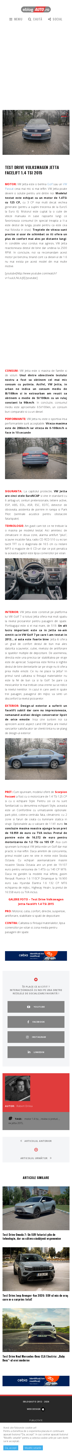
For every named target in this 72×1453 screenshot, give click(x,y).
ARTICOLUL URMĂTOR (34, 1158)
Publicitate (35, 1420)
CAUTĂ (37, 19)
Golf (50, 184)
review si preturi (49, 1118)
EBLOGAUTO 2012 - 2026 (36, 1401)
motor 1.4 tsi (31, 1118)
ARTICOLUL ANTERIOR (38, 1141)
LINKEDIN (39, 1052)
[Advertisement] (36, 65)
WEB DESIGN (34, 1409)
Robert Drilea (25, 1106)
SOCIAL (58, 19)
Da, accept (11, 1447)
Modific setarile (33, 1447)
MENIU (18, 19)
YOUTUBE (39, 1006)
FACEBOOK (38, 1021)
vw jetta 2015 (15, 1123)
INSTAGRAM (39, 1036)
